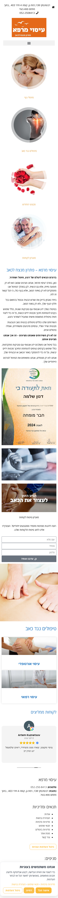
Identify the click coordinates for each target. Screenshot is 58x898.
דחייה (29, 890)
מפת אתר (45, 833)
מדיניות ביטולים (42, 829)
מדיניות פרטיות (43, 821)
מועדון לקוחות (29, 257)
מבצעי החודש (29, 204)
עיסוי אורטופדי (29, 663)
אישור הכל (43, 890)
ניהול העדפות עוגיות (43, 846)
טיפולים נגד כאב (29, 150)
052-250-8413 (39, 787)
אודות (47, 814)
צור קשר (46, 837)
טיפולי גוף (29, 97)
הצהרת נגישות (43, 818)
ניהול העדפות (12, 890)
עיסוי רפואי (29, 697)
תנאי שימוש (44, 825)
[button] (29, 43)
